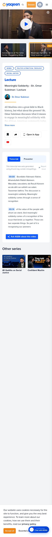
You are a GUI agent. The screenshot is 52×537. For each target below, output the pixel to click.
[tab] (14, 159)
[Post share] (16, 134)
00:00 (12, 176)
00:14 (11, 209)
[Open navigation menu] (47, 5)
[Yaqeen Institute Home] (11, 4)
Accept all (9, 530)
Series (9, 68)
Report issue (43, 167)
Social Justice (13, 73)
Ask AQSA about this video (23, 236)
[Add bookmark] (8, 134)
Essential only (25, 530)
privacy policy (29, 524)
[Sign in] (40, 5)
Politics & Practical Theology (29, 68)
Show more (10, 125)
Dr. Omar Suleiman (20, 96)
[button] (26, 24)
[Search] (23, 5)
